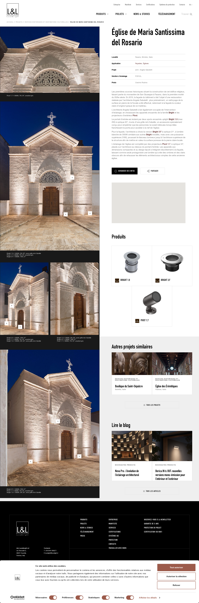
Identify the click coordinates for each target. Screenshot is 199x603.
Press (82, 536)
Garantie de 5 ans (151, 524)
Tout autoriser (176, 567)
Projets (119, 13)
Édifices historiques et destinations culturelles (46, 22)
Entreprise (117, 5)
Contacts (182, 5)
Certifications (150, 5)
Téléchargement (166, 13)
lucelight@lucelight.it (51, 553)
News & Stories (142, 13)
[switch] (79, 597)
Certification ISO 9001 (153, 532)
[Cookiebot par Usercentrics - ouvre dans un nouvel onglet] (17, 598)
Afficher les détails (148, 598)
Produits (101, 13)
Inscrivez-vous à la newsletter (157, 520)
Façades (138, 63)
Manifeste (128, 5)
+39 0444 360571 (51, 550)
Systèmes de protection (167, 5)
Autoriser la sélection (176, 576)
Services (138, 5)
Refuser (176, 585)
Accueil (10, 22)
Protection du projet (152, 528)
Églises (146, 63)
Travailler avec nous (117, 548)
